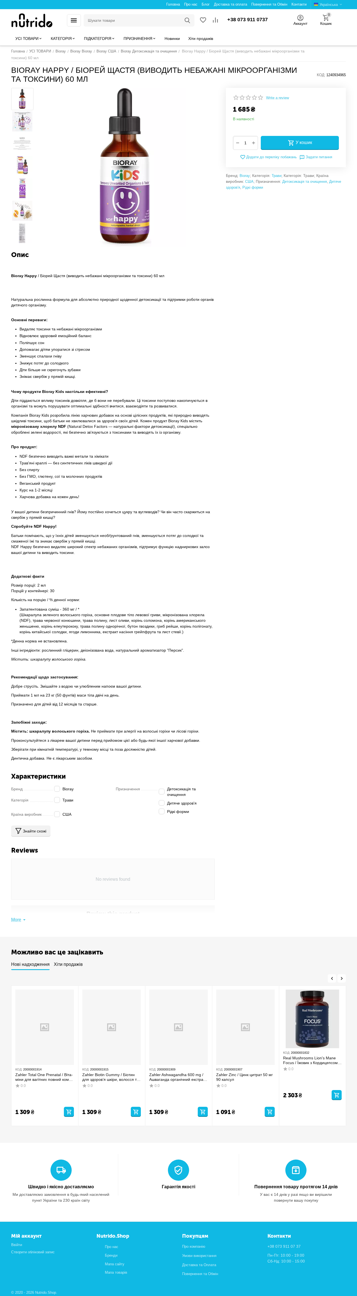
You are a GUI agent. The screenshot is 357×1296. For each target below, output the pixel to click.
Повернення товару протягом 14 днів (296, 1186)
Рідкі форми (252, 187)
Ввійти (16, 1245)
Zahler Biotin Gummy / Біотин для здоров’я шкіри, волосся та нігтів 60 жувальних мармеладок (110, 1077)
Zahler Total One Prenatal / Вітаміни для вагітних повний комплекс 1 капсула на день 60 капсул (44, 1077)
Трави (276, 176)
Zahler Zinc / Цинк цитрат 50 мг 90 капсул (244, 1077)
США (249, 181)
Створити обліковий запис (33, 1252)
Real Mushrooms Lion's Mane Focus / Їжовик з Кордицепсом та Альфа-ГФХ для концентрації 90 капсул (312, 1060)
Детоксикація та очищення (304, 181)
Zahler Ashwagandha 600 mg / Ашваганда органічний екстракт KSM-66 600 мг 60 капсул (178, 1077)
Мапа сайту (114, 1264)
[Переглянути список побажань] (203, 20)
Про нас (111, 1247)
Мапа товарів (116, 1272)
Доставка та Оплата (199, 1265)
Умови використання (199, 1256)
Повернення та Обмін (200, 1274)
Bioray (245, 176)
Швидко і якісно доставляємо (61, 1186)
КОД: (321, 75)
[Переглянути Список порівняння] (215, 20)
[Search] (187, 20)
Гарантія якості (178, 1186)
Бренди (111, 1255)
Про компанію (193, 1246)
